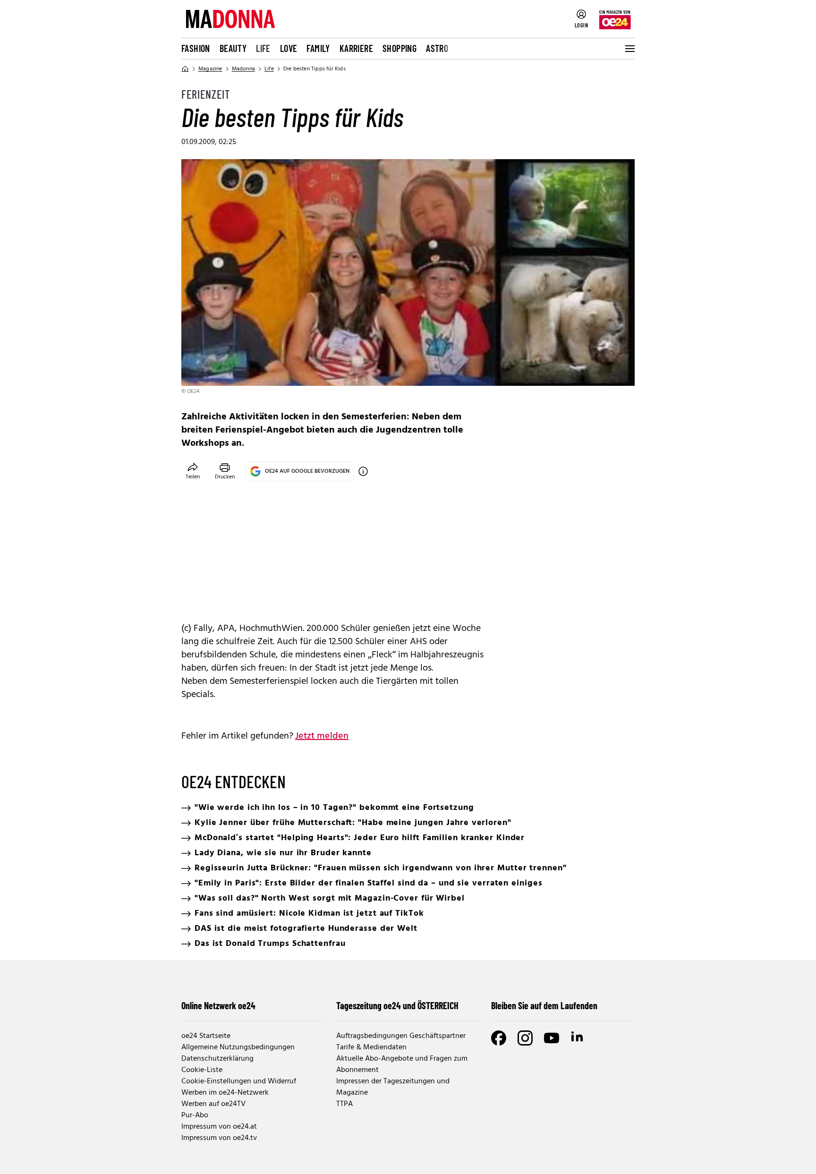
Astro (437, 48)
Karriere (356, 48)
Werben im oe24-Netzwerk (225, 1093)
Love (289, 48)
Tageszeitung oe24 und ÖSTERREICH (397, 1005)
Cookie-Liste (201, 1070)
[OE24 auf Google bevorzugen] (363, 471)
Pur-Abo (194, 1115)
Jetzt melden (321, 736)
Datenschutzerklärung (217, 1059)
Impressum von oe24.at (219, 1127)
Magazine (210, 69)
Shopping (399, 48)
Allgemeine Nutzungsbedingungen (238, 1047)
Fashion (195, 48)
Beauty (233, 48)
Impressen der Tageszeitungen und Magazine (393, 1087)
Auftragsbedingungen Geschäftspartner (401, 1036)
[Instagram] (525, 1038)
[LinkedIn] (578, 1038)
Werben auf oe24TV (213, 1104)
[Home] (185, 69)
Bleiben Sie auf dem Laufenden (544, 1005)
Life (263, 48)
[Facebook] (498, 1038)
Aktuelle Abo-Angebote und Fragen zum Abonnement (402, 1064)
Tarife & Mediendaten (371, 1047)
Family (318, 48)
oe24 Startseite (205, 1036)
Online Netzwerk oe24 (218, 1005)
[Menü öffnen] (629, 48)
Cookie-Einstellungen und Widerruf (238, 1081)
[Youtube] (551, 1038)
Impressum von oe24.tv (219, 1138)
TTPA (344, 1104)
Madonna (243, 69)
